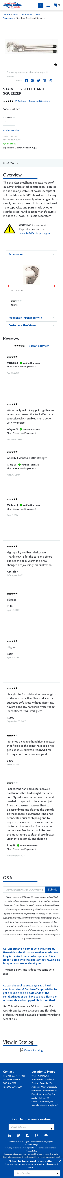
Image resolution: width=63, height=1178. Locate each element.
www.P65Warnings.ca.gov (34, 233)
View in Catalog (33, 1050)
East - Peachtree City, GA (43, 1094)
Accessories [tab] (16, 254)
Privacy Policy (31, 1151)
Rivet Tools (27, 14)
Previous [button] (8, 286)
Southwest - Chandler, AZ (43, 1079)
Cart (59, 4)
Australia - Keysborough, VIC (44, 1105)
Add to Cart (31, 305)
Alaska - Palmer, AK (40, 1098)
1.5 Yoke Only (18, 290)
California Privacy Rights (19, 1141)
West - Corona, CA (40, 1075)
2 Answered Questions (39, 101)
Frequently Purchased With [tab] (25, 317)
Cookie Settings (31, 1145)
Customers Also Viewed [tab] (23, 325)
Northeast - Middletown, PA (44, 1090)
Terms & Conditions (46, 1148)
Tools (16, 14)
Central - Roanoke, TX (41, 1083)
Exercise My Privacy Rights (42, 1141)
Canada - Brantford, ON (42, 1101)
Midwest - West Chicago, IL (44, 1086)
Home (7, 14)
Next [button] (54, 286)
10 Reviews (20, 101)
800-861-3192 (9, 1083)
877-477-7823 (18, 1075)
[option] (31, 46)
